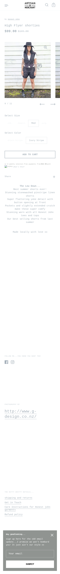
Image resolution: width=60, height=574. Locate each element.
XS (9, 123)
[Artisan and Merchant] (30, 5)
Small (21, 123)
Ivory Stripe (36, 140)
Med (33, 123)
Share (8, 176)
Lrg (44, 123)
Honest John (14, 19)
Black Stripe (15, 140)
